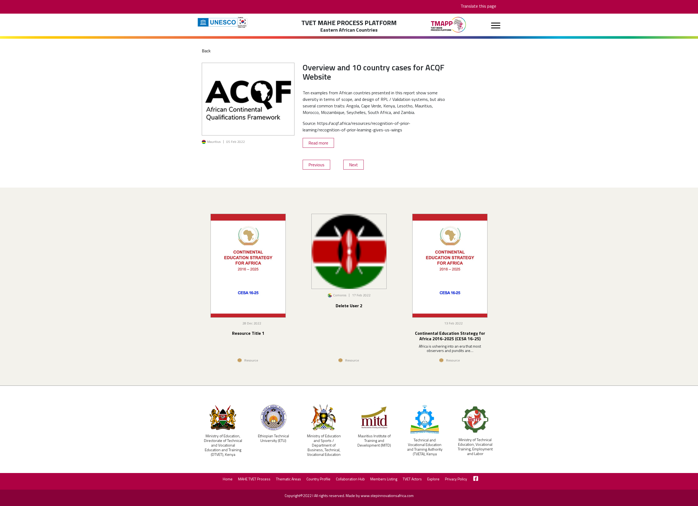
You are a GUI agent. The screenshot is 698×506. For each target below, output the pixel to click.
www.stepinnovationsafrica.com (387, 495)
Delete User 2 (349, 305)
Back (206, 50)
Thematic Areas (288, 479)
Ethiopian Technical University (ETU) (273, 438)
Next (353, 164)
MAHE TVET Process (254, 479)
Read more (318, 143)
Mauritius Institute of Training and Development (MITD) (374, 440)
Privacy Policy (456, 479)
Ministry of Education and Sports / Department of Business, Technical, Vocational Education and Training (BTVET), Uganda (324, 449)
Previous (316, 164)
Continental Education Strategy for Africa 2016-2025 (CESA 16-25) (450, 336)
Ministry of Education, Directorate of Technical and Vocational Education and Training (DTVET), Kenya (223, 445)
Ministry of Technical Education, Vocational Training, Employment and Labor (475, 446)
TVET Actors (412, 479)
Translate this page (478, 6)
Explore (433, 479)
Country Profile (318, 479)
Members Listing (383, 479)
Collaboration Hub (350, 479)
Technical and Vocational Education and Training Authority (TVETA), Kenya (425, 447)
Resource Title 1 (248, 333)
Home (228, 479)
